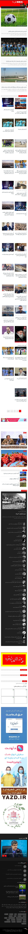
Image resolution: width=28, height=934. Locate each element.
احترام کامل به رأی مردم (18, 574)
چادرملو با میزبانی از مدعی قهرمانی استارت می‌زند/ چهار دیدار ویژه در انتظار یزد (8, 151)
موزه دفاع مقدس (12, 918)
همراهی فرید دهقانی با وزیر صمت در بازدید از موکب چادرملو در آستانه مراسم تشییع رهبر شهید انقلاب (21, 298)
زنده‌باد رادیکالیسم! (19, 536)
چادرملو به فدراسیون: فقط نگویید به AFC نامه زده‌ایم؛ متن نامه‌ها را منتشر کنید (21, 172)
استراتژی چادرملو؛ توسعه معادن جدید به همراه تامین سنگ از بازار (21, 255)
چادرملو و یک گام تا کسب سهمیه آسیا (9, 379)
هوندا (25, 919)
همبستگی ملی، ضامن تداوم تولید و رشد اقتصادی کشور (9, 321)
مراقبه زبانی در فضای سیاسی (18, 549)
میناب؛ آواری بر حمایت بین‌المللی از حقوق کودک (15, 616)
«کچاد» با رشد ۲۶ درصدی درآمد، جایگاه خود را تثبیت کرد (21, 112)
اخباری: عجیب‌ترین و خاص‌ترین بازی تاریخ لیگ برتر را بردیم (21, 400)
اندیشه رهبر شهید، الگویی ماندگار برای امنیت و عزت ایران (13, 582)
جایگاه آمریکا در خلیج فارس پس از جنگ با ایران (15, 524)
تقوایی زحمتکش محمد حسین (21, 918)
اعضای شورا (19, 921)
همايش (11, 916)
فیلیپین (7, 914)
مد (15, 914)
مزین (8, 919)
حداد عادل (24, 923)
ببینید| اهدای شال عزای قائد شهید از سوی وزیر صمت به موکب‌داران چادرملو (8, 274)
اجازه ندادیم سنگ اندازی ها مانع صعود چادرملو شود (8, 337)
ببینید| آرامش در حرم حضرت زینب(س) (11, 473)
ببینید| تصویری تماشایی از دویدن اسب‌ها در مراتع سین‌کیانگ (16, 465)
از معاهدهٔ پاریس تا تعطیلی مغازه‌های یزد (16, 565)
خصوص (11, 914)
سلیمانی (20, 916)
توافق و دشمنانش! (19, 633)
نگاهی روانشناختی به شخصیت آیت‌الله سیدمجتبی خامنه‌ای (13, 628)
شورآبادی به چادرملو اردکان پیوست (9, 110)
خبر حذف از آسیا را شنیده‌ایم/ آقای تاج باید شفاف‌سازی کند (8, 234)
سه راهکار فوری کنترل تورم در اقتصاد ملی (16, 599)
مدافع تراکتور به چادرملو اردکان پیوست (8, 192)
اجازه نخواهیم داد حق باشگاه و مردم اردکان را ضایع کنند (21, 318)
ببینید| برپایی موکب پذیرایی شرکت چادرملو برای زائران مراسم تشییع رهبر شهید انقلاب (8, 295)
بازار (15, 916)
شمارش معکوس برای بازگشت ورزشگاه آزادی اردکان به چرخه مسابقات (14, 87)
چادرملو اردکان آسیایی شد (22, 378)
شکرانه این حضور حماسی (18, 570)
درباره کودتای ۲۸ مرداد (21, 514)
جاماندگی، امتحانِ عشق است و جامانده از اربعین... (15, 532)
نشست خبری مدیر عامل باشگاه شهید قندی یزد (15, 855)
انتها (8, 411)
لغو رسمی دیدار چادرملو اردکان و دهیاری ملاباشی (17, 31)
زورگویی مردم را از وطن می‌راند (17, 620)
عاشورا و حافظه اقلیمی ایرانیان (17, 594)
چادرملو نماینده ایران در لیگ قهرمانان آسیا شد (8, 358)
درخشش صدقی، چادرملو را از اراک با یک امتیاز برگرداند (16, 61)
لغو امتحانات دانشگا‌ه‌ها (22, 914)
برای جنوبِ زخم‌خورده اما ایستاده (17, 561)
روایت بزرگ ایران (19, 553)
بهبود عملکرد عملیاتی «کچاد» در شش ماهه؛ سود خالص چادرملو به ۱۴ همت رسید (8, 214)
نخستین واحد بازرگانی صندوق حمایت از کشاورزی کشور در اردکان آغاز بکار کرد (21, 151)
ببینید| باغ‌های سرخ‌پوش (14, 479)
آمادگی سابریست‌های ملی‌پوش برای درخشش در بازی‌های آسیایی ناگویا (12, 891)
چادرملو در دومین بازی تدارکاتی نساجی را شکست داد (8, 130)
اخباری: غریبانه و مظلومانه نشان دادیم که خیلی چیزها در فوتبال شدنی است (21, 359)
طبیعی (25, 921)
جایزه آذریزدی (19, 919)
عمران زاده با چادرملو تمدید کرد (21, 214)
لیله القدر (13, 919)
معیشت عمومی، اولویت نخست (17, 586)
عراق (6, 918)
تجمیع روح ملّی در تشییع (18, 578)
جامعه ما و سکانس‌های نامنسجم (17, 607)
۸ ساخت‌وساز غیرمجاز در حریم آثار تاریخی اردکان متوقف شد (21, 233)
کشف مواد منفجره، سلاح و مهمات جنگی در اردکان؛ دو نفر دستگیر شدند (21, 194)
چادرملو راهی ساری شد (22, 129)
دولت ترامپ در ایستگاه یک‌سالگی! (20, 686)
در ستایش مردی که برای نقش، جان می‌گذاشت (15, 557)
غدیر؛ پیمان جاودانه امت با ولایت (17, 624)
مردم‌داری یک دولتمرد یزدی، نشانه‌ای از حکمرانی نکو (14, 528)
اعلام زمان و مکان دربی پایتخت (12, 897)
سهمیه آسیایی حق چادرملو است (8, 254)
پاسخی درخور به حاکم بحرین (18, 540)
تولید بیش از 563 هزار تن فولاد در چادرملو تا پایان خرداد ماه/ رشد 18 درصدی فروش (21, 276)
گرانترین (14, 921)
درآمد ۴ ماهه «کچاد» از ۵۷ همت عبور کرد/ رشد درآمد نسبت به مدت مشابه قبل (9, 172)
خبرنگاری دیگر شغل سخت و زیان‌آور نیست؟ (16, 603)
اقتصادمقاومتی (8, 921)
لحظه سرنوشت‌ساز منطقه (18, 590)
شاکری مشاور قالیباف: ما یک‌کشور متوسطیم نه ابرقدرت (14, 545)
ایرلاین (25, 916)
